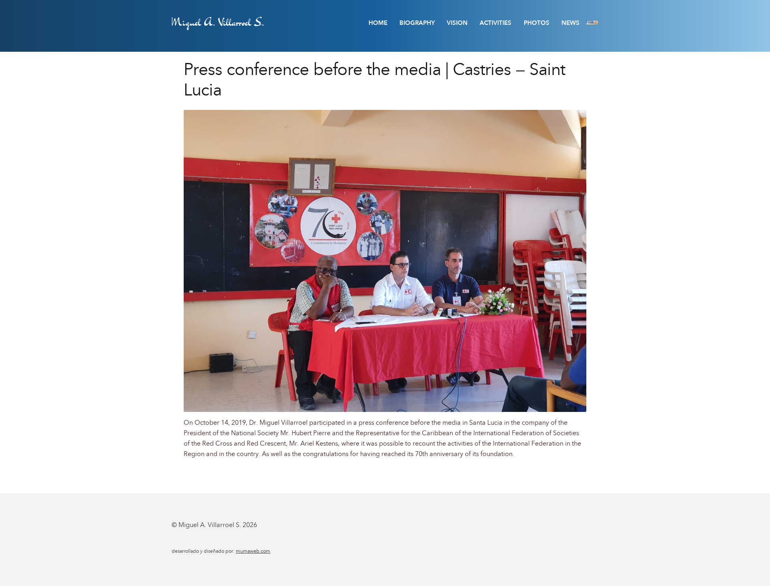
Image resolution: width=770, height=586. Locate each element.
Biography (417, 23)
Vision (457, 23)
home (378, 23)
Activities (495, 23)
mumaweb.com (253, 551)
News (570, 23)
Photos (536, 23)
